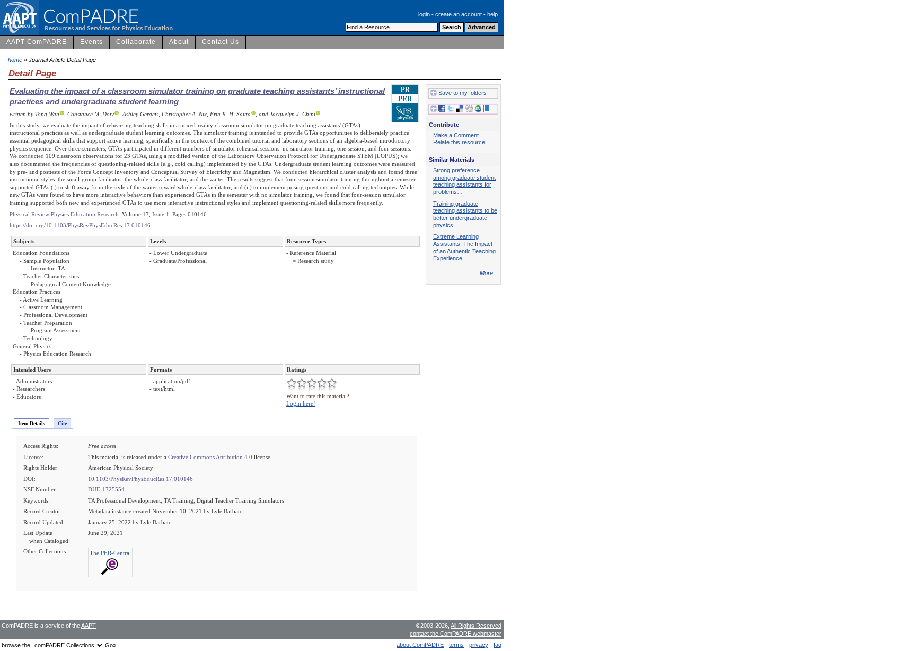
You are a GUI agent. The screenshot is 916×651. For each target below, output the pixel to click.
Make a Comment (456, 135)
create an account (458, 14)
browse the (16, 645)
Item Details (31, 423)
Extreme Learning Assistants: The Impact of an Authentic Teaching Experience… (464, 247)
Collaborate (136, 42)
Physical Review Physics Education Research (64, 214)
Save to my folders (462, 93)
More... (489, 273)
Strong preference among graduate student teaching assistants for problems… (464, 181)
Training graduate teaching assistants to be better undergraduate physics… (465, 214)
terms (456, 644)
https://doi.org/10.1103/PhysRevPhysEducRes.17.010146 (80, 225)
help (492, 14)
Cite (62, 423)
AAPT (88, 625)
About (179, 42)
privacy (478, 644)
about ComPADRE (420, 644)
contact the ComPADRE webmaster (455, 633)
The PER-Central (110, 553)
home (15, 60)
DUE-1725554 (106, 489)
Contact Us (220, 42)
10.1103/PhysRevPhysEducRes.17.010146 (140, 479)
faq (497, 644)
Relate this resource (459, 142)
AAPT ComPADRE (36, 42)
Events (91, 42)
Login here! (300, 403)
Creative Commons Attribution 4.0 (210, 457)
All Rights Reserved (476, 625)
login (424, 14)
